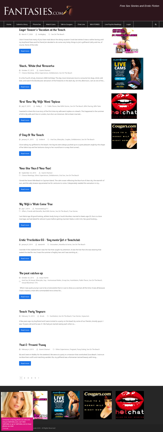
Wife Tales (97, 106)
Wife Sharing (88, 106)
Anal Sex (53, 139)
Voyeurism (85, 316)
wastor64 (41, 244)
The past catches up (31, 273)
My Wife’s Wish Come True (36, 204)
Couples (68, 139)
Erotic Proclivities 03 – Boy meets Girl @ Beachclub (49, 240)
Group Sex (65, 280)
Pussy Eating (81, 349)
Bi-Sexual (32, 280)
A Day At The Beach (31, 135)
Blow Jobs (60, 139)
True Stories (73, 211)
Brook (42, 316)
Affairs (24, 211)
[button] (155, 24)
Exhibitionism (53, 73)
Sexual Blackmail (28, 283)
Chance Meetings (28, 73)
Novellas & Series (65, 244)
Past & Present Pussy (32, 345)
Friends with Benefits (34, 211)
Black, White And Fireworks (36, 66)
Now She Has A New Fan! (35, 168)
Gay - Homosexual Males (52, 280)
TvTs (36, 283)
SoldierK (42, 139)
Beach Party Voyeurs (32, 311)
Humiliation (74, 280)
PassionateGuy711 (41, 209)
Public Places (52, 106)
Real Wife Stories (63, 106)
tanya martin (43, 278)
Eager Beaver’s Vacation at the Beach (42, 30)
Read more (25, 51)
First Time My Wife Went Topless (39, 101)
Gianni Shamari (44, 70)
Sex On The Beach (57, 34)
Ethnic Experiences (41, 73)
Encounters (54, 244)
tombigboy (42, 34)
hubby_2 (39, 106)
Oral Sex (62, 175)
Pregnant (73, 349)
